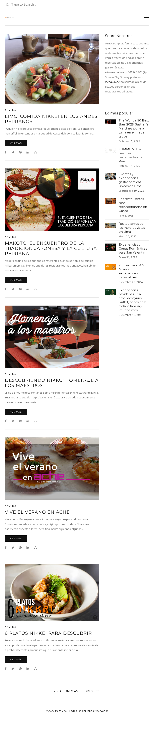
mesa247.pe (112, 82)
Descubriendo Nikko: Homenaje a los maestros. (52, 383)
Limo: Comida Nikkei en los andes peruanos (51, 119)
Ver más (16, 143)
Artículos (10, 110)
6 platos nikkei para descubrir (48, 633)
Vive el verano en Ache (37, 512)
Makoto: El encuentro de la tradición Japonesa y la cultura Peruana (51, 248)
